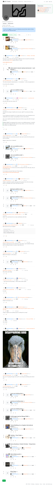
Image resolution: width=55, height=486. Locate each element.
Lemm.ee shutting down (7, 375)
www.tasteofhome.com (14, 38)
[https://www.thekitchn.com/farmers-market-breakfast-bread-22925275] (7, 48)
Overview (5, 34)
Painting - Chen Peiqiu (31, 55)
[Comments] (7, 91)
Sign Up (50, 1)
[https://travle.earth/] (7, 464)
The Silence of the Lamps (7, 279)
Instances (37, 484)
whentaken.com (13, 472)
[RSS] (30, 34)
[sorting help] (28, 34)
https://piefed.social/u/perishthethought (11, 172)
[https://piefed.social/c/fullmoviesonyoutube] (7, 156)
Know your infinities (29, 318)
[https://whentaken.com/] (7, 473)
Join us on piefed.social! (7, 80)
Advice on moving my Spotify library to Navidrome (12, 109)
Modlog (32, 484)
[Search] (44, 1)
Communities (14, 1)
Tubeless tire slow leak (7, 180)
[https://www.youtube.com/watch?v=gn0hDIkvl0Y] (7, 445)
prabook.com (12, 436)
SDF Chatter (7, 1)
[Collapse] (4, 55)
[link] (13, 43)
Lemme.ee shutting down (7, 299)
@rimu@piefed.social (7, 167)
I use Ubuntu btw (31, 98)
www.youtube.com (13, 446)
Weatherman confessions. (7, 270)
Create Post (20, 1)
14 (11, 405)
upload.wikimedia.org (14, 70)
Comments (10, 34)
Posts (15, 34)
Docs (41, 484)
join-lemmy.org (49, 484)
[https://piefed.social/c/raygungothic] (7, 148)
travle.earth (12, 464)
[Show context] (4, 57)
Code (44, 484)
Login (47, 1)
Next (4, 480)
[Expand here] (7, 39)
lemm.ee (11, 60)
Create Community (27, 1)
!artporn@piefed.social (7, 62)
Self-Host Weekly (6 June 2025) (8, 242)
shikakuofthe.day (13, 455)
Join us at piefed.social (7, 135)
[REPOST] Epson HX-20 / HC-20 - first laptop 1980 (12, 214)
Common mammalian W (30, 328)
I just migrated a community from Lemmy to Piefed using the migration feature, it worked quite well (18, 309)
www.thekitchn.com (13, 47)
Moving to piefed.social (7, 166)
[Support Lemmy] (33, 1)
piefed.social (12, 147)
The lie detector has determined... (9, 289)
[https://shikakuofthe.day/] (7, 455)
